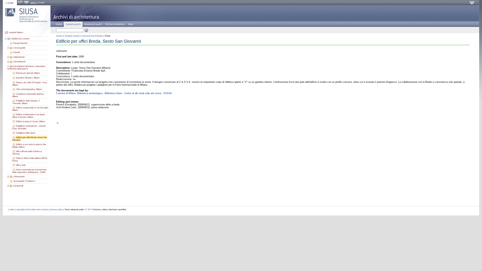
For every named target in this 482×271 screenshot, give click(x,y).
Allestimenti (19, 57)
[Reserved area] (471, 3)
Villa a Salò (21, 165)
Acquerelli (18, 186)
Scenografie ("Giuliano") (24, 181)
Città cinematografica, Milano (29, 89)
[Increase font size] (20, 3)
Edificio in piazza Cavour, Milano (30, 121)
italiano (34, 3)
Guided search (72, 36)
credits (11, 209)
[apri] (8, 48)
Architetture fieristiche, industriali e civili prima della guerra (26, 67)
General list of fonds (92, 36)
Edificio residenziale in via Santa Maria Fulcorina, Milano (28, 115)
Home (59, 24)
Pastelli (16, 52)
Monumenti (19, 176)
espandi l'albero (16, 32)
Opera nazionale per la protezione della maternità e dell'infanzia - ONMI (29, 170)
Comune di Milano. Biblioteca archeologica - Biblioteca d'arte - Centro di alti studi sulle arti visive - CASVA (114, 93)
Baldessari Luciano (20, 38)
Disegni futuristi (20, 43)
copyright (20, 209)
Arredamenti (19, 61)
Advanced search (93, 24)
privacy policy (56, 209)
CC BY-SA (89, 209)
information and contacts (37, 209)
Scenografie (19, 48)
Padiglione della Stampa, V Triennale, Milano (26, 102)
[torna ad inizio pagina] (57, 122)
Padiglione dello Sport (25, 133)
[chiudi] (8, 66)
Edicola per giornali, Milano (28, 73)
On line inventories (115, 24)
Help (130, 24)
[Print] (26, 3)
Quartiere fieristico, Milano (28, 78)
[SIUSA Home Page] (10, 3)
